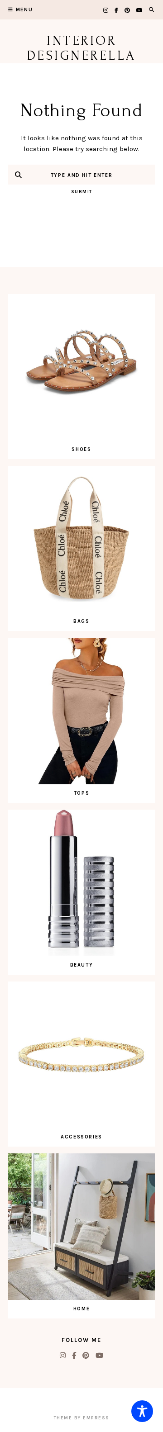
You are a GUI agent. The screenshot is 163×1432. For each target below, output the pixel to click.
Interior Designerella (81, 48)
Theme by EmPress (82, 1418)
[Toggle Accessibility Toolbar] (142, 1411)
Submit (81, 191)
